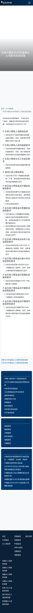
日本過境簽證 (9, 412)
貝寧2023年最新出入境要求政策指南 (14, 360)
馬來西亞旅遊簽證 (11, 388)
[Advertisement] (16, 22)
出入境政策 (9, 109)
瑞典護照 (7, 426)
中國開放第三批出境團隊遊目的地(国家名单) (16, 474)
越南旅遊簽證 (9, 395)
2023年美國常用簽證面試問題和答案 (17, 383)
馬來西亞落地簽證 (11, 409)
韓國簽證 (7, 402)
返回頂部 (28, 536)
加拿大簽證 (18, 547)
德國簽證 (17, 555)
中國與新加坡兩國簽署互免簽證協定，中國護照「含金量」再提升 (16, 458)
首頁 (2, 109)
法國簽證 (17, 551)
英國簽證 (17, 540)
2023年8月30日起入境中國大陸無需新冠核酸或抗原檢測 (16, 467)
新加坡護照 (8, 436)
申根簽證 (17, 544)
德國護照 (7, 440)
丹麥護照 (7, 433)
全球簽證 (5, 540)
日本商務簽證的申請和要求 (14, 392)
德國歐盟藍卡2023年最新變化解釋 (17, 479)
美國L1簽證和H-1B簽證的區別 (15, 378)
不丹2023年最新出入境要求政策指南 (14, 363)
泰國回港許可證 (10, 399)
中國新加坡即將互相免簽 (13, 463)
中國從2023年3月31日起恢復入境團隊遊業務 (16, 484)
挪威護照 (7, 429)
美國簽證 (17, 536)
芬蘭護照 (7, 443)
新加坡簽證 (8, 406)
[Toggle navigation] (29, 3)
